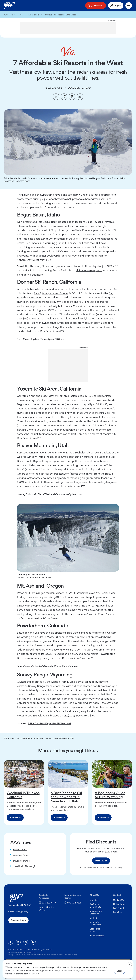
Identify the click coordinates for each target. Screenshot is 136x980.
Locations (117, 912)
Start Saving (101, 860)
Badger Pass (104, 395)
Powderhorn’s (103, 636)
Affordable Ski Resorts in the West (60, 15)
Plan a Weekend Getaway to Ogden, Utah (60, 494)
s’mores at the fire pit (102, 433)
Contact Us (118, 900)
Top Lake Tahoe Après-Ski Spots (47, 339)
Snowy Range (36, 686)
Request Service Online (46, 908)
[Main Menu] (128, 5)
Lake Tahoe (35, 297)
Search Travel (20, 849)
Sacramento (101, 289)
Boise (89, 221)
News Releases (97, 935)
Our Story (94, 900)
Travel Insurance (21, 860)
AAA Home (9, 15)
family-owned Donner (55, 293)
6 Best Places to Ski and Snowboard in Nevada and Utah (66, 797)
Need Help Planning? (24, 866)
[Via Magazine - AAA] (68, 51)
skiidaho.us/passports (89, 270)
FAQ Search (118, 908)
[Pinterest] (72, 96)
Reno (37, 293)
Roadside (98, 5)
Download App (18, 920)
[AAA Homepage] (9, 5)
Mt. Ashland (103, 592)
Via (21, 15)
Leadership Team (95, 930)
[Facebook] (56, 96)
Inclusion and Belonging (96, 912)
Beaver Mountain (46, 452)
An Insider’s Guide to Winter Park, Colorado (54, 666)
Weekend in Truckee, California (23, 795)
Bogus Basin (50, 221)
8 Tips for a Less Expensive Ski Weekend (49, 723)
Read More (15, 817)
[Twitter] (64, 96)
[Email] (80, 96)
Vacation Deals (20, 855)
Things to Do (33, 15)
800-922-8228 (74, 902)
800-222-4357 (49, 902)
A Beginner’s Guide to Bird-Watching (110, 795)
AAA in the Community (95, 905)
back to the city (65, 614)
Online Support (120, 904)
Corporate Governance (95, 923)
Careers (93, 918)
